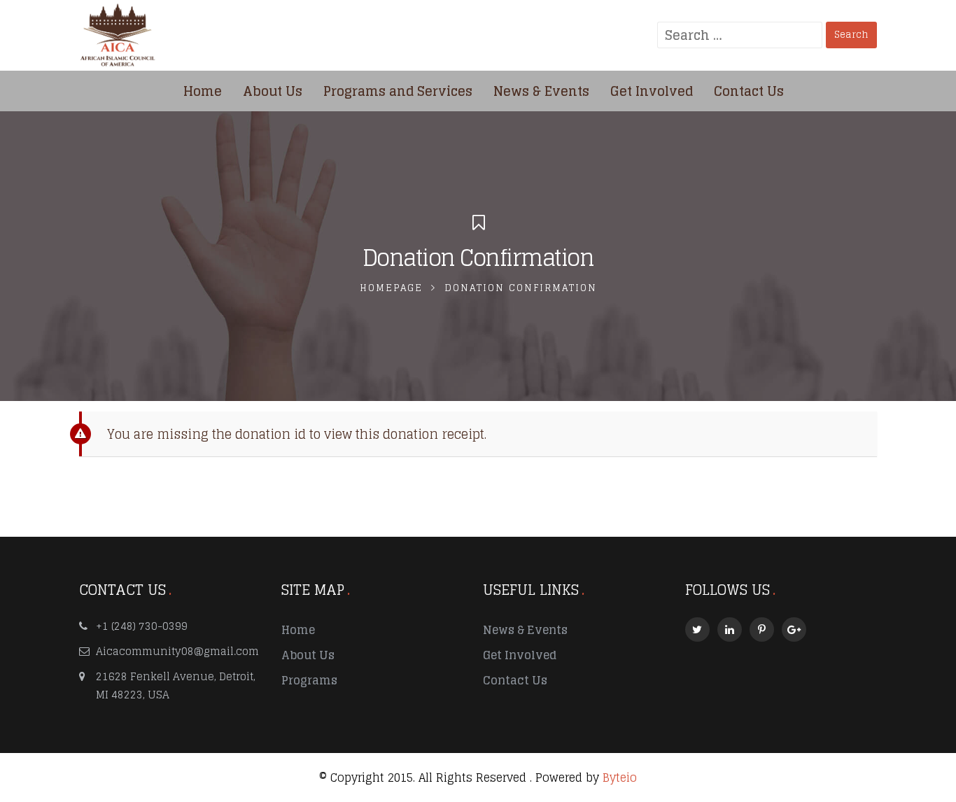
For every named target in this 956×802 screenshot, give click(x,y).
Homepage (391, 288)
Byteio (620, 777)
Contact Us (515, 680)
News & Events (525, 630)
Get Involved (519, 655)
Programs (309, 680)
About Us (308, 655)
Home (298, 630)
